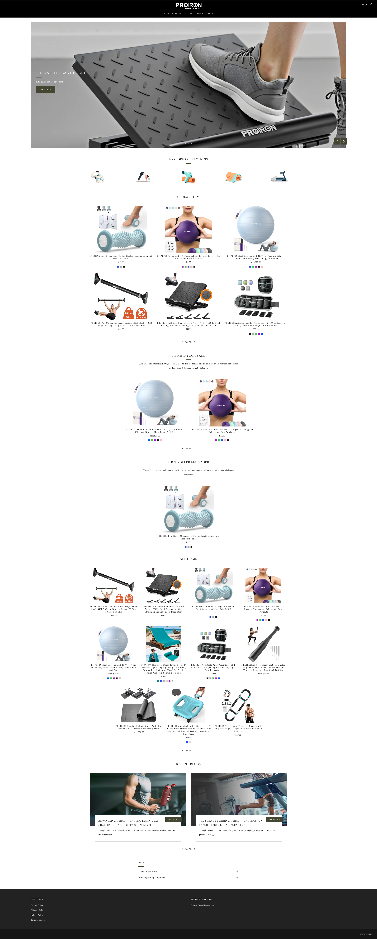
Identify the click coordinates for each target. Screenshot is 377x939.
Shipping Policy (37, 910)
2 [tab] (188, 143)
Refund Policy (37, 915)
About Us (200, 13)
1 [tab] (185, 143)
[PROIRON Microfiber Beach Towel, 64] (163, 644)
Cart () (364, 4)
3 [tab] (191, 143)
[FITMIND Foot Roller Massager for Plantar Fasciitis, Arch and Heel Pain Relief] (121, 229)
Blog (192, 13)
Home (166, 13)
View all (187, 342)
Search (210, 13)
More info (46, 89)
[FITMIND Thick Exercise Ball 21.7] (255, 229)
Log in (356, 4)
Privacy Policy (37, 905)
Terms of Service (38, 920)
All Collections (178, 13)
